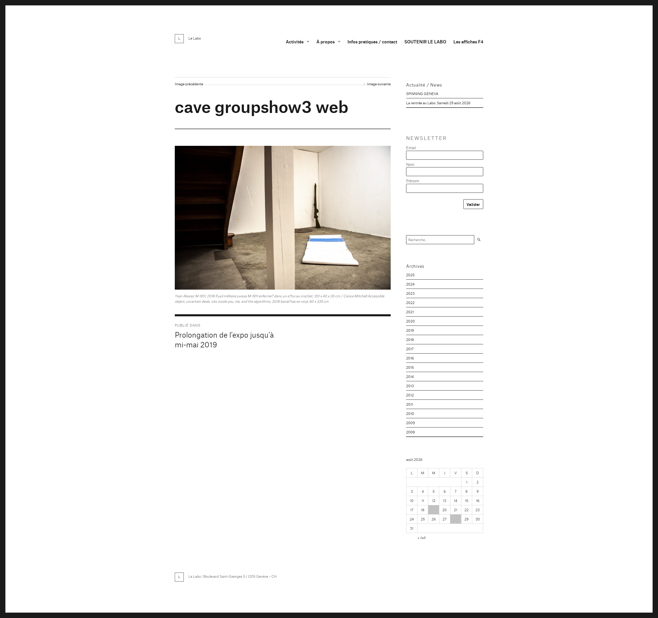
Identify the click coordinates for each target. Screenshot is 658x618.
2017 (410, 348)
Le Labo (194, 38)
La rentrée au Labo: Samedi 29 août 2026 (438, 102)
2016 (410, 358)
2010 (410, 413)
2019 (410, 330)
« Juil (421, 537)
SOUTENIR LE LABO (425, 41)
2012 (410, 395)
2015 (410, 367)
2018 (410, 339)
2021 (410, 311)
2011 (409, 404)
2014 (410, 376)
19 (433, 509)
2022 (410, 302)
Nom (410, 164)
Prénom (412, 180)
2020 (410, 321)
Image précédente (189, 83)
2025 (410, 274)
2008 (410, 432)
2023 (410, 293)
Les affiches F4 (468, 41)
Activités (295, 41)
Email (411, 147)
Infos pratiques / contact (372, 41)
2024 (410, 284)
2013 (410, 385)
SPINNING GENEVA (422, 93)
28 (456, 519)
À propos (325, 41)
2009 (410, 422)
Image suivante (379, 83)
